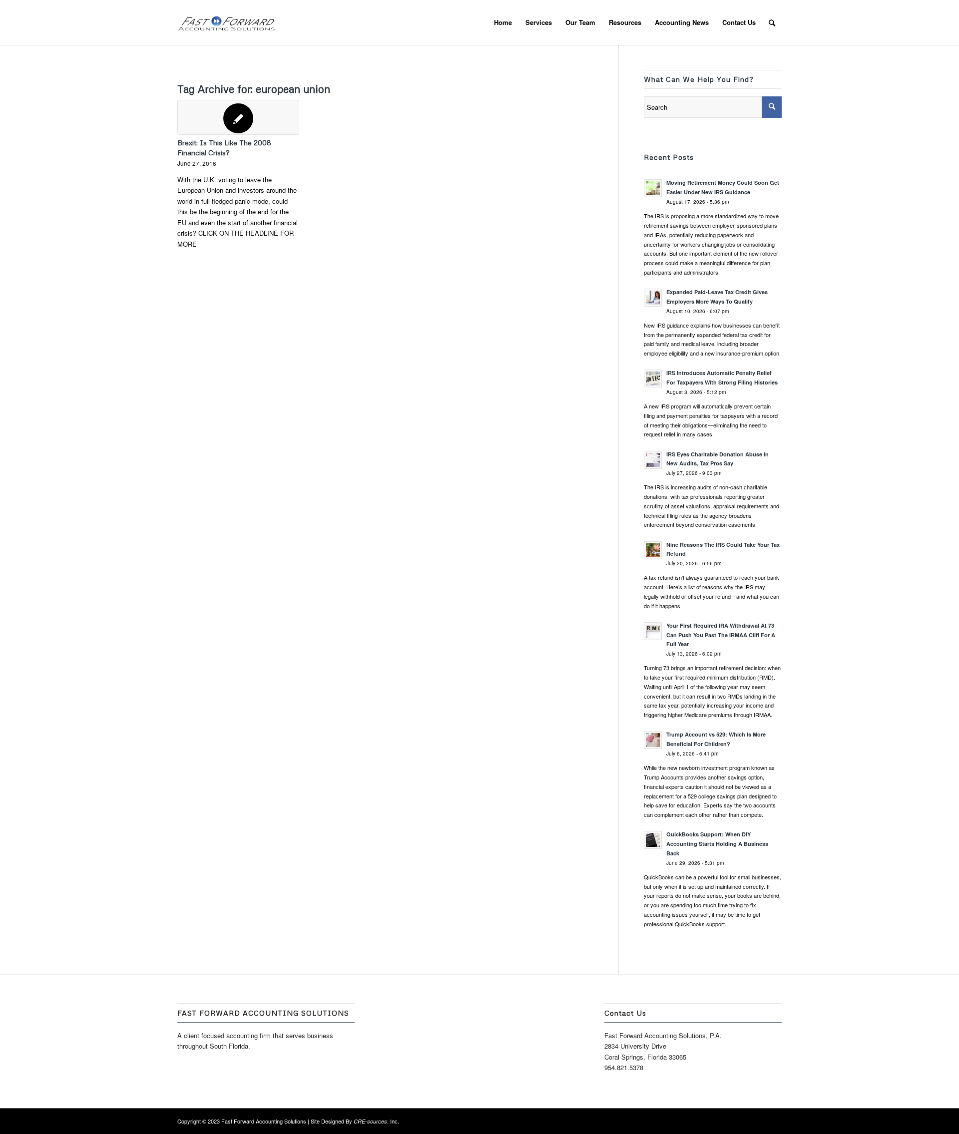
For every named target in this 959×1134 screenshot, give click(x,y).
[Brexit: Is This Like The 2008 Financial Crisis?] (238, 117)
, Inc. (376, 1121)
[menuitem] (502, 22)
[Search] (772, 22)
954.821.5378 (623, 1067)
